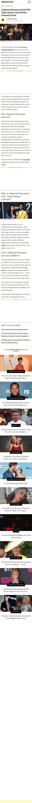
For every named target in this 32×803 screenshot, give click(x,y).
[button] (29, 2)
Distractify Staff (12, 18)
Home (2, 6)
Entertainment (9, 6)
